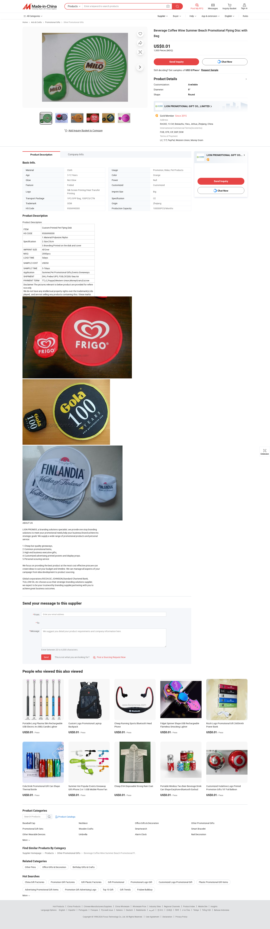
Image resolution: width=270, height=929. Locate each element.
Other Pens (30, 867)
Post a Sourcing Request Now (109, 657)
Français (94, 910)
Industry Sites (155, 906)
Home (25, 22)
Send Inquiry (176, 61)
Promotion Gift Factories (63, 882)
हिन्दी (177, 910)
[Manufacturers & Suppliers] (39, 6)
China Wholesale (122, 906)
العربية (151, 910)
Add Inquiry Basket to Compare (85, 130)
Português (83, 910)
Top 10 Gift (108, 889)
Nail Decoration (198, 834)
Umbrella (83, 834)
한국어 (160, 910)
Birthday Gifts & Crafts (84, 867)
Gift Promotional (116, 882)
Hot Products (58, 906)
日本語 (169, 910)
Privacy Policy (181, 916)
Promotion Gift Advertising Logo (80, 889)
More (25, 839)
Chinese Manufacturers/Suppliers (98, 906)
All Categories (33, 16)
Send (46, 657)
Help (192, 16)
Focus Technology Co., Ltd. (114, 916)
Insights (214, 906)
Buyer (176, 16)
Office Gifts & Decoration (147, 823)
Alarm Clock (141, 834)
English (62, 910)
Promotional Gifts (52, 22)
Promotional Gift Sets (32, 828)
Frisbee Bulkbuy (144, 889)
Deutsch (129, 910)
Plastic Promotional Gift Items (213, 882)
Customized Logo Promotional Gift (175, 882)
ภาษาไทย (186, 910)
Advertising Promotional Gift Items (41, 889)
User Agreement (152, 916)
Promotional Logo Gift (141, 882)
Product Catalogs (66, 816)
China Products (73, 906)
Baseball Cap (28, 823)
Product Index (189, 906)
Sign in (244, 8)
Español (71, 910)
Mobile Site (202, 906)
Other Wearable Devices (33, 834)
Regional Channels (172, 906)
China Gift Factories (34, 882)
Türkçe (196, 910)
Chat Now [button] (226, 61)
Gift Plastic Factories (91, 882)
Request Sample (209, 70)
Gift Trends (125, 889)
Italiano (119, 910)
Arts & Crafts (36, 22)
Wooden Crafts (86, 828)
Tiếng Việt (206, 910)
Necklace (83, 823)
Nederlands (141, 910)
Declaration (167, 916)
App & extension (209, 16)
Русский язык (107, 910)
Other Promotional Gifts (74, 22)
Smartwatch (141, 828)
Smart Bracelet (198, 828)
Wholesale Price (139, 906)
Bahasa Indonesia (221, 910)
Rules (245, 16)
